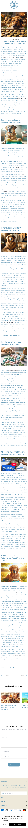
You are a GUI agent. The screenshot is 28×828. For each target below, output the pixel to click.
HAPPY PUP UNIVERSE (14, 39)
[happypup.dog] (14, 5)
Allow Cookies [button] (17, 824)
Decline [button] (4, 824)
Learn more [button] (6, 820)
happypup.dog (21, 98)
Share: (3, 667)
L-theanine (13, 57)
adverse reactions (9, 322)
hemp (21, 57)
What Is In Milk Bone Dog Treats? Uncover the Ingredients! (8, 707)
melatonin (7, 191)
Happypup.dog (17, 655)
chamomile (6, 57)
